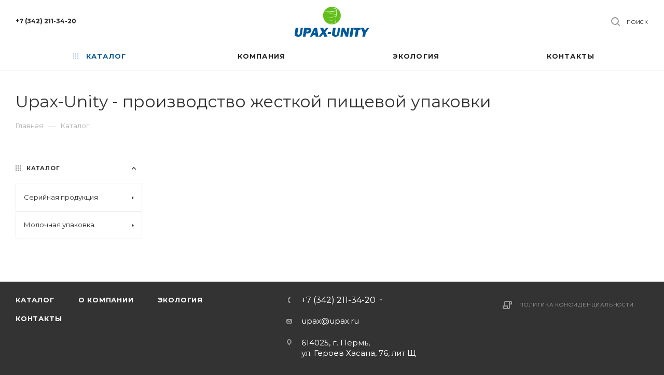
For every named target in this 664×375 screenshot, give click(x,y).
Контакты (39, 318)
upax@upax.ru (330, 321)
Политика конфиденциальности (576, 304)
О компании (106, 300)
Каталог (35, 300)
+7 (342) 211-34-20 (46, 21)
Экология (180, 300)
